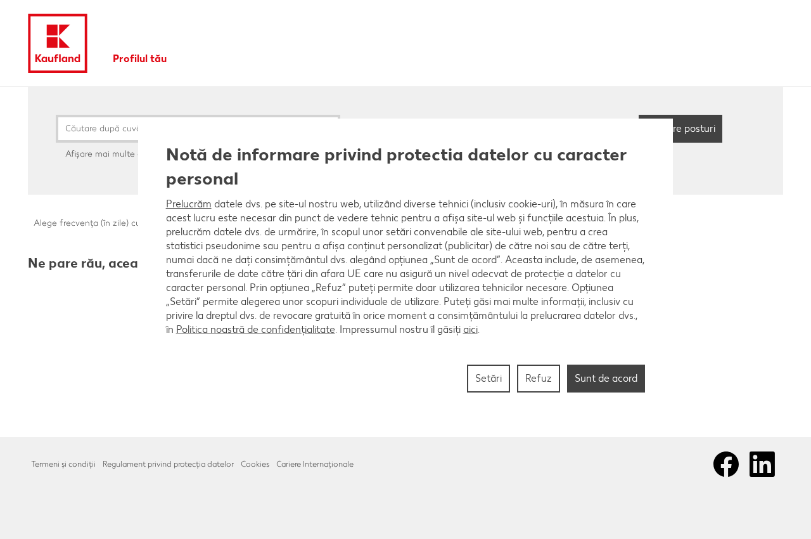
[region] (406, 269)
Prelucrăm (189, 204)
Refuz (538, 378)
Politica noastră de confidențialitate (255, 329)
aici (470, 329)
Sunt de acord (606, 378)
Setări (488, 378)
